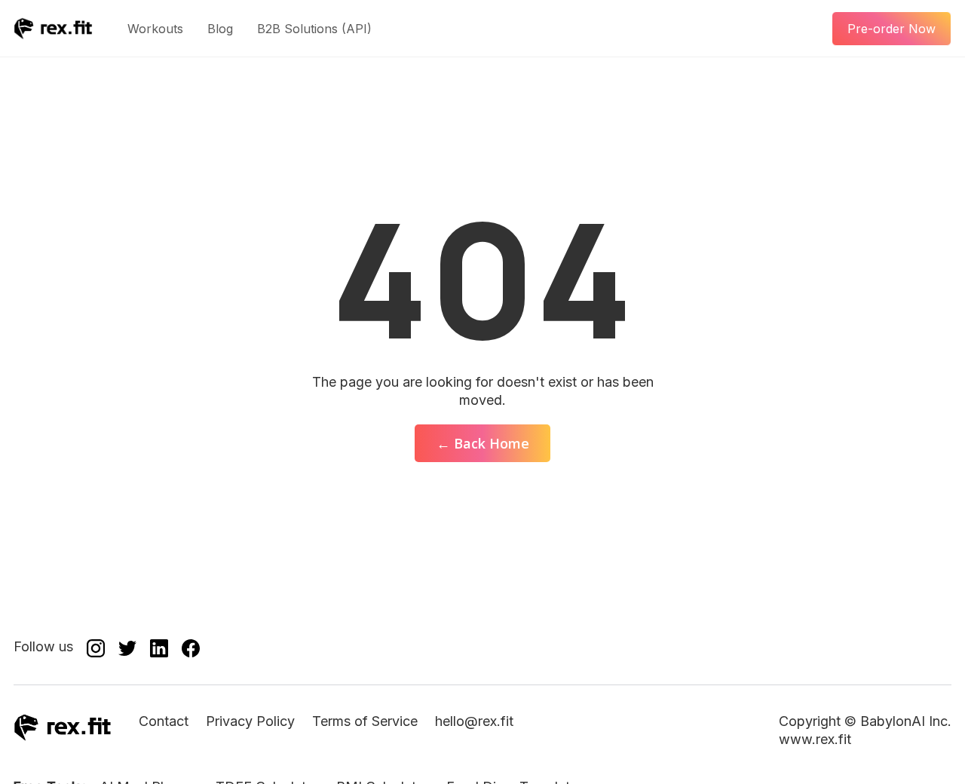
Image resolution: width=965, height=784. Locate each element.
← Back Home (483, 443)
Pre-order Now (891, 28)
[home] (53, 29)
